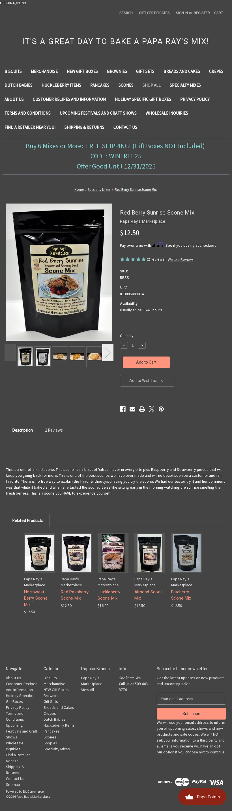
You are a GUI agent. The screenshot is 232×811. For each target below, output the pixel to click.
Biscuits (13, 71)
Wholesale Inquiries (167, 113)
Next (107, 352)
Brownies (117, 71)
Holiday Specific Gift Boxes (143, 99)
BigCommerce (33, 791)
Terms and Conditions (28, 113)
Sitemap (13, 784)
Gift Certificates (154, 12)
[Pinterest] (161, 409)
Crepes (216, 71)
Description (22, 430)
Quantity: (127, 336)
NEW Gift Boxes (82, 71)
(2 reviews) (156, 259)
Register (202, 12)
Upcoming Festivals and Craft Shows (98, 113)
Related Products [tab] (27, 520)
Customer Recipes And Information (69, 99)
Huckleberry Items (61, 85)
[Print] (142, 409)
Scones (126, 85)
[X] (151, 409)
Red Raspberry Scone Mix (75, 595)
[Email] (132, 409)
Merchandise (44, 71)
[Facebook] (123, 409)
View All (87, 689)
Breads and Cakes (182, 71)
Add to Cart (39, 558)
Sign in (182, 12)
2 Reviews (54, 430)
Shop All (152, 85)
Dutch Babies (19, 85)
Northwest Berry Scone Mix (36, 598)
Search (126, 12)
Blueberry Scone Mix (181, 595)
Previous (10, 352)
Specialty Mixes (185, 85)
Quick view (39, 548)
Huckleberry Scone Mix (109, 595)
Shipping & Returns (84, 127)
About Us (14, 99)
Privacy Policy (195, 99)
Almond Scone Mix (148, 595)
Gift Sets (145, 71)
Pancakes (99, 85)
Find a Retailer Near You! (30, 127)
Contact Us (125, 127)
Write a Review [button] (180, 259)
